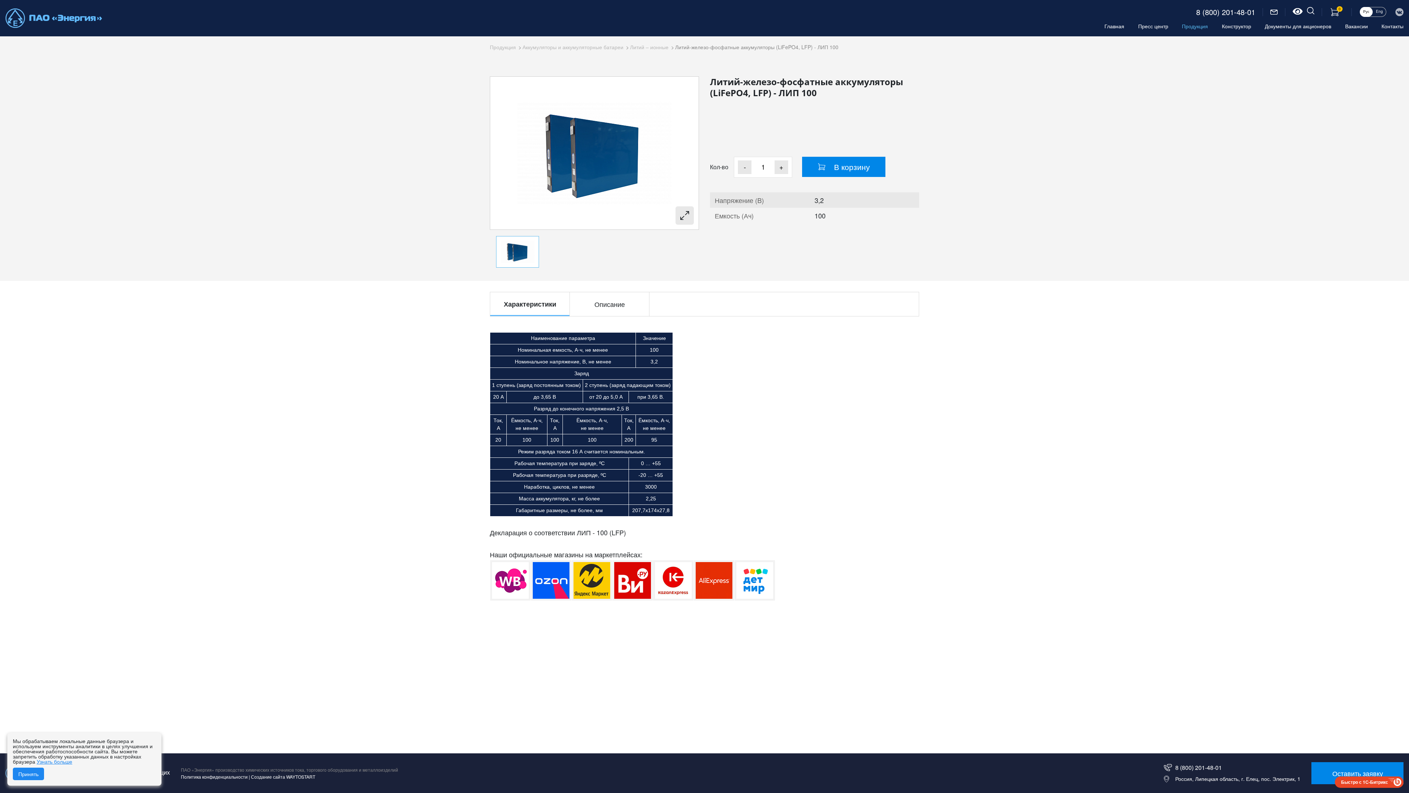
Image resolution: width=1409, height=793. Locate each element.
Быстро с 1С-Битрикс (1364, 782)
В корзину (852, 166)
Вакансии (1356, 26)
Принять (28, 774)
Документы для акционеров (1298, 26)
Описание (609, 304)
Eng (1379, 11)
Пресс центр (1153, 26)
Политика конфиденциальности (214, 777)
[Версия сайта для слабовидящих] (1298, 12)
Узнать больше (54, 761)
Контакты (1392, 26)
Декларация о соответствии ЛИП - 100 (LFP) (558, 532)
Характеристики (530, 304)
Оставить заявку (1357, 773)
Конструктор (1236, 26)
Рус (1366, 11)
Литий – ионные (649, 47)
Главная (1114, 26)
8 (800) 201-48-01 (1225, 12)
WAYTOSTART (300, 777)
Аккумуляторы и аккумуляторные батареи (573, 47)
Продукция (1195, 26)
